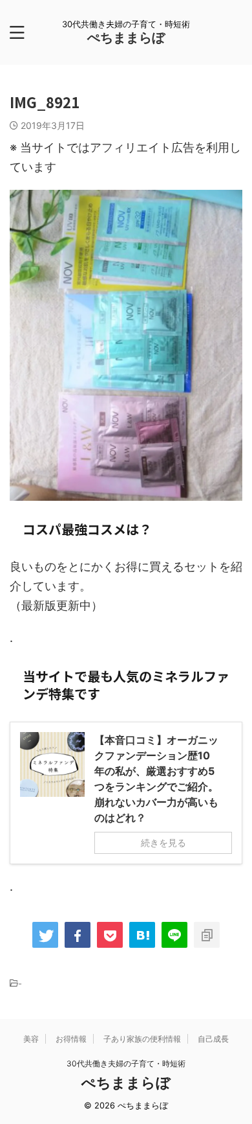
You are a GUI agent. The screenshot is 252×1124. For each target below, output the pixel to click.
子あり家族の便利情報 (142, 1039)
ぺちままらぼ (126, 37)
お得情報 (71, 1039)
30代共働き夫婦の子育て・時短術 (126, 1063)
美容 (31, 1039)
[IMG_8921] (142, 935)
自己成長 (213, 1039)
